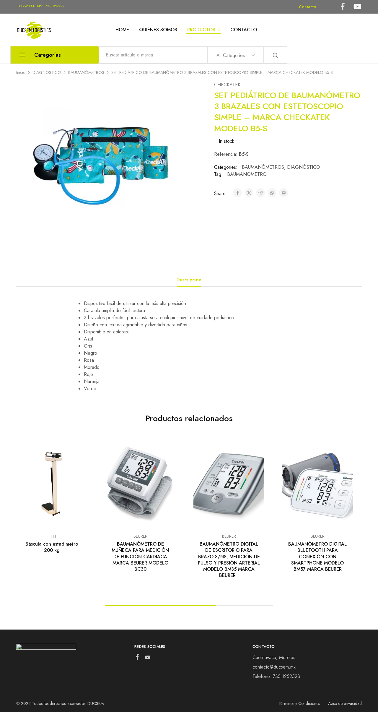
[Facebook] (137, 657)
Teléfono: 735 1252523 (276, 676)
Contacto (307, 7)
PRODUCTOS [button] (201, 30)
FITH (52, 536)
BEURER (140, 536)
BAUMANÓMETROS (86, 72)
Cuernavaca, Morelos (273, 657)
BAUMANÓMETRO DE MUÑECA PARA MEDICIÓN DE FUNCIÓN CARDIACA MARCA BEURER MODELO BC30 (140, 556)
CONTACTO (243, 30)
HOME (122, 30)
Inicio (20, 72)
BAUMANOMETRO (247, 174)
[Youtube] (147, 658)
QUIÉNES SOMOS (158, 30)
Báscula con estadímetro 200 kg (51, 547)
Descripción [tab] (189, 279)
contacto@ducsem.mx (274, 667)
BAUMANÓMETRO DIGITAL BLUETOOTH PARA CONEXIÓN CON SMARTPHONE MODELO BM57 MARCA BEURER (317, 556)
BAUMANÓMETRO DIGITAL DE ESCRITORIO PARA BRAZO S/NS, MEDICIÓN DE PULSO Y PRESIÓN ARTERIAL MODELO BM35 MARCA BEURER (229, 560)
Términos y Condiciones (299, 703)
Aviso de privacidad (345, 703)
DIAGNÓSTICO (46, 72)
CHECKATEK (227, 84)
